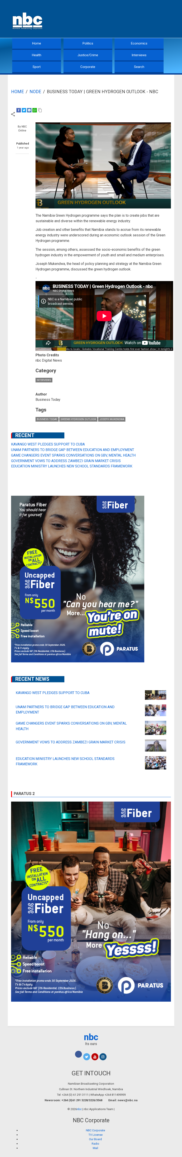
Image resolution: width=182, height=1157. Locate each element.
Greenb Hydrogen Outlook (78, 419)
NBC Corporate (95, 1130)
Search (139, 67)
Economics (139, 43)
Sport (37, 67)
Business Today (47, 419)
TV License (96, 1134)
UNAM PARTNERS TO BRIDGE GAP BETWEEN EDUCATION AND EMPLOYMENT (72, 450)
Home (36, 43)
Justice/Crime (87, 55)
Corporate (87, 67)
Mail (95, 1148)
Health (36, 55)
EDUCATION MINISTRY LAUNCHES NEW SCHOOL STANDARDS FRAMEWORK (71, 466)
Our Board (95, 1139)
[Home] (27, 20)
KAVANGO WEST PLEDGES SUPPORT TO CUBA (48, 444)
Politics (88, 43)
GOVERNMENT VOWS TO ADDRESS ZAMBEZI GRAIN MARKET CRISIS (66, 461)
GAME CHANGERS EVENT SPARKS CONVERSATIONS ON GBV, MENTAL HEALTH (73, 455)
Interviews (139, 55)
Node (35, 91)
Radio (95, 1143)
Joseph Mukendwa (111, 419)
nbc (91, 1037)
